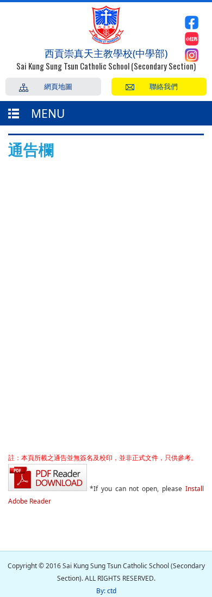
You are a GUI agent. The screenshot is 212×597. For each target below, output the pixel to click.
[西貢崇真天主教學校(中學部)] (106, 41)
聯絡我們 (163, 85)
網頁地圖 (58, 85)
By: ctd (106, 590)
